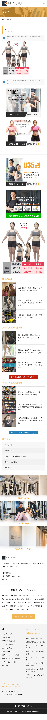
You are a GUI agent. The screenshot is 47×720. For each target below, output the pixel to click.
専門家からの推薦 (8, 641)
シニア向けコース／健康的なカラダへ (34, 670)
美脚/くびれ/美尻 (11, 462)
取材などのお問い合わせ (11, 658)
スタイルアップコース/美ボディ (35, 658)
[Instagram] (18, 706)
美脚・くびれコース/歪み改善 (35, 652)
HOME (3, 629)
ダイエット (9, 445)
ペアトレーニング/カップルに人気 (35, 676)
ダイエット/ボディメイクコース (35, 647)
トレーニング (9, 451)
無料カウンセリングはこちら (23, 616)
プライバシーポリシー (10, 662)
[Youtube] (23, 706)
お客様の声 (6, 637)
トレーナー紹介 (7, 644)
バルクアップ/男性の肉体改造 (15, 456)
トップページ (7, 634)
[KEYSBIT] (12, 3)
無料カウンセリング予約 (11, 655)
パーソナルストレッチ (12, 685)
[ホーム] (3, 20)
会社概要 (5, 665)
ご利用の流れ (7, 648)
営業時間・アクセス (9, 651)
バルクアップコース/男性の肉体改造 (35, 664)
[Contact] (27, 706)
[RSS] (31, 706)
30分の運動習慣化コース (35, 638)
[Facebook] (15, 706)
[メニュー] (43, 3)
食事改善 (8, 468)
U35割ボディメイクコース (35, 642)
